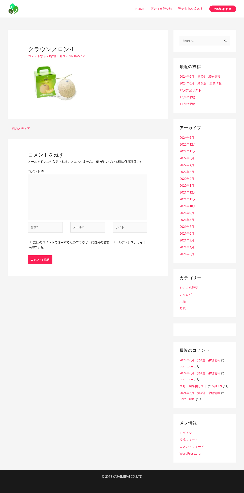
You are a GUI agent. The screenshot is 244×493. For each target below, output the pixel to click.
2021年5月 (187, 240)
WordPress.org (190, 453)
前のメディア (19, 128)
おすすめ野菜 (189, 288)
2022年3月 (187, 172)
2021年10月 (188, 206)
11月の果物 (187, 104)
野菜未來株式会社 (190, 9)
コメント (36, 171)
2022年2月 (187, 179)
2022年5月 (187, 158)
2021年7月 (187, 227)
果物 (183, 301)
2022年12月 (188, 144)
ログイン (186, 433)
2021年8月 (187, 220)
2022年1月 (187, 185)
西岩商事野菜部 (161, 9)
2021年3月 (187, 254)
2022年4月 (187, 165)
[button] (222, 9)
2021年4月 (187, 247)
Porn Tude (187, 399)
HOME (139, 9)
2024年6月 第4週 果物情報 (200, 76)
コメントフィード (192, 446)
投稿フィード (189, 440)
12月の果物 (187, 97)
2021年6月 (187, 233)
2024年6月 (187, 137)
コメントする (37, 56)
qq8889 (217, 386)
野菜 (183, 308)
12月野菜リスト (190, 90)
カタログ (186, 294)
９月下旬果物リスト (193, 386)
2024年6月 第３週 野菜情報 (201, 83)
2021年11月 (188, 199)
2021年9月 (187, 213)
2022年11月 (188, 151)
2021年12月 (188, 192)
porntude (186, 366)
